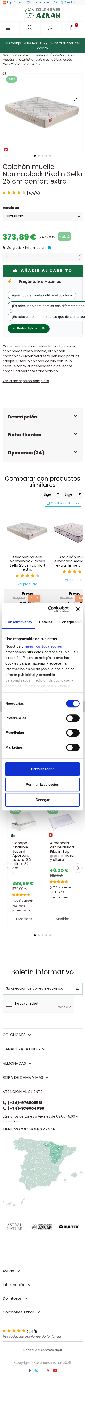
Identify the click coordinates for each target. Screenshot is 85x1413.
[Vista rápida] (30, 837)
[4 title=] (32, 575)
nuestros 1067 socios (43, 646)
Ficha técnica (25, 434)
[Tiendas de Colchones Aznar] (43, 1171)
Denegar (43, 800)
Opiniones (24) (26, 452)
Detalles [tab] (45, 622)
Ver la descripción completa (26, 381)
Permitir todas (42, 769)
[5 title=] (38, 575)
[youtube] (55, 1370)
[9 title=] (27, 895)
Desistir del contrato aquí (42, 1350)
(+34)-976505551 (25, 1102)
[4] (19, 192)
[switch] (73, 718)
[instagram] (42, 1370)
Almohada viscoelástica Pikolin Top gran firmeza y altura (62, 851)
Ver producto (27, 584)
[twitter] (36, 1370)
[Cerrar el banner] (78, 609)
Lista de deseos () (44, 2)
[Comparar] (23, 837)
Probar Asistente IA (31, 328)
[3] (14, 192)
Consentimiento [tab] (18, 622)
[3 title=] (27, 575)
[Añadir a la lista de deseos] (16, 837)
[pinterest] (49, 1370)
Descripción (23, 416)
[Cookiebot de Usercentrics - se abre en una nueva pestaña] (51, 609)
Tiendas (69, 2)
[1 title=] (17, 575)
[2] (9, 192)
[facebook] (29, 1370)
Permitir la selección (42, 784)
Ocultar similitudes (64, 503)
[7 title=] (23, 895)
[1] (4, 192)
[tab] (43, 417)
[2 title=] (22, 575)
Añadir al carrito (46, 270)
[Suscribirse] (77, 988)
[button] (35, 935)
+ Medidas (23, 918)
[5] (24, 192)
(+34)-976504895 (26, 1108)
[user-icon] (51, 28)
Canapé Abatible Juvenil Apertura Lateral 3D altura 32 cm (21, 855)
